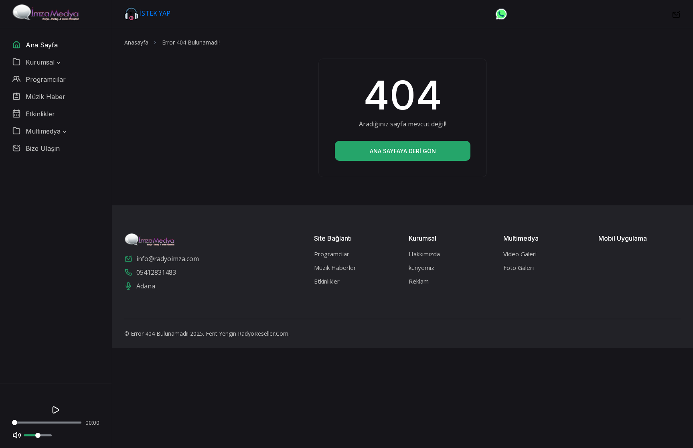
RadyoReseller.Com (263, 333)
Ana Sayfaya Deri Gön (403, 151)
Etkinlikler (327, 281)
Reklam (419, 281)
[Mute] (17, 435)
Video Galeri (520, 254)
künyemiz (421, 268)
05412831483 (156, 272)
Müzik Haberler (335, 268)
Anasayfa (136, 42)
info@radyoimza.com (167, 258)
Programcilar (331, 254)
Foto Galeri (518, 268)
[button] (37, 62)
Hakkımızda (424, 254)
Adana (145, 286)
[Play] (56, 410)
